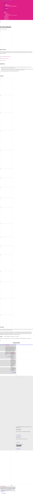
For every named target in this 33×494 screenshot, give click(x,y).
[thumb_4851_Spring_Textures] (6, 254)
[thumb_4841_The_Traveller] (6, 177)
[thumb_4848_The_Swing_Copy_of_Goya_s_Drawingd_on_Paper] (6, 223)
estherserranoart (3, 60)
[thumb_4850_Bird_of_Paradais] (6, 245)
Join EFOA (18, 442)
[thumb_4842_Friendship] (6, 186)
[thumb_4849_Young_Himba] (6, 236)
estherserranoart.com (6, 58)
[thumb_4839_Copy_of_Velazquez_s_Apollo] (6, 149)
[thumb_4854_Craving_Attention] (6, 281)
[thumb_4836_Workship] (6, 94)
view (11, 485)
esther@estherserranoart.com (6, 56)
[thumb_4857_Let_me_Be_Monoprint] (6, 325)
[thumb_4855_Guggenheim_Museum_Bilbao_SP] (6, 297)
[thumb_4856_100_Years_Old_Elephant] (6, 314)
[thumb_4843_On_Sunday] (6, 197)
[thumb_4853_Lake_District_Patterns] (6, 270)
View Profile (9, 356)
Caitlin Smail (12, 352)
